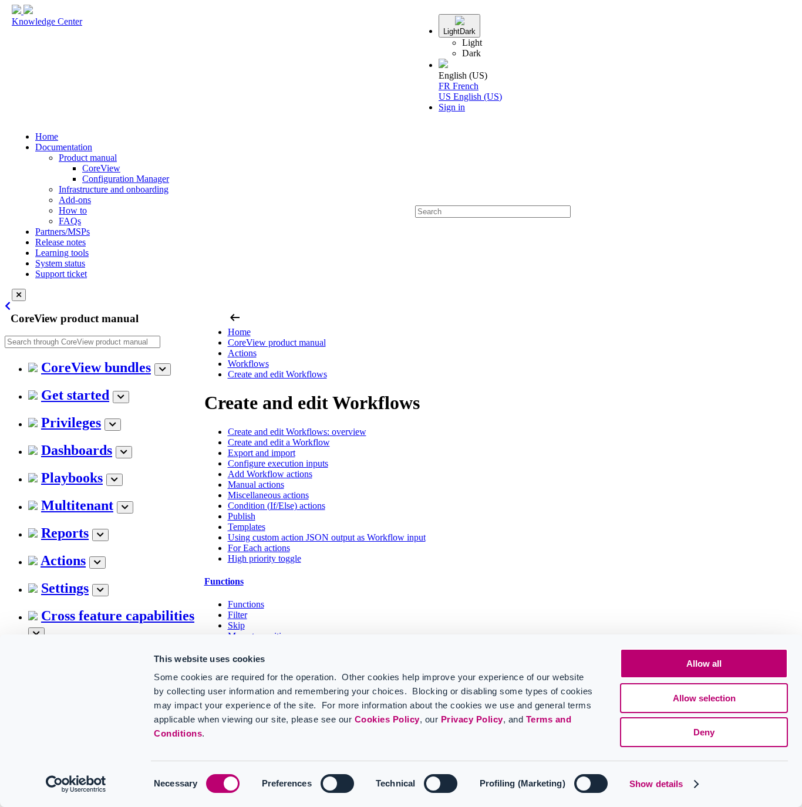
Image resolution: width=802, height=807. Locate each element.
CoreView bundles (96, 367)
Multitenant (77, 505)
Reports (65, 533)
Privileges (71, 422)
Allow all (704, 663)
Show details (656, 784)
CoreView (101, 168)
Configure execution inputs (278, 463)
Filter (237, 615)
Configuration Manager (125, 179)
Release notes (60, 242)
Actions (63, 560)
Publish (241, 516)
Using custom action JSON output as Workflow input (327, 537)
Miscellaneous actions (268, 495)
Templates (246, 527)
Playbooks (72, 477)
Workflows (248, 364)
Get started (75, 395)
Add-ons (75, 200)
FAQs (70, 221)
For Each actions (259, 548)
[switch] (337, 783)
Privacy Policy (472, 719)
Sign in (452, 107)
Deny (704, 732)
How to (73, 210)
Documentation (63, 147)
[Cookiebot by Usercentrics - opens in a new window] (76, 784)
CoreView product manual (277, 342)
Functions (224, 581)
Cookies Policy (387, 719)
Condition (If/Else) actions (276, 506)
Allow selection (704, 698)
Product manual (88, 158)
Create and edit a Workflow (279, 442)
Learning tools (62, 253)
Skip (236, 625)
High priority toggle (264, 558)
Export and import (261, 453)
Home (46, 136)
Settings (65, 588)
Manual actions (256, 484)
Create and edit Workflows (277, 374)
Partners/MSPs (62, 232)
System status (60, 263)
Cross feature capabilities (117, 615)
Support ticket (61, 274)
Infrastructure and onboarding (114, 189)
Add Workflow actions (270, 474)
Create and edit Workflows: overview (297, 432)
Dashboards (76, 450)
